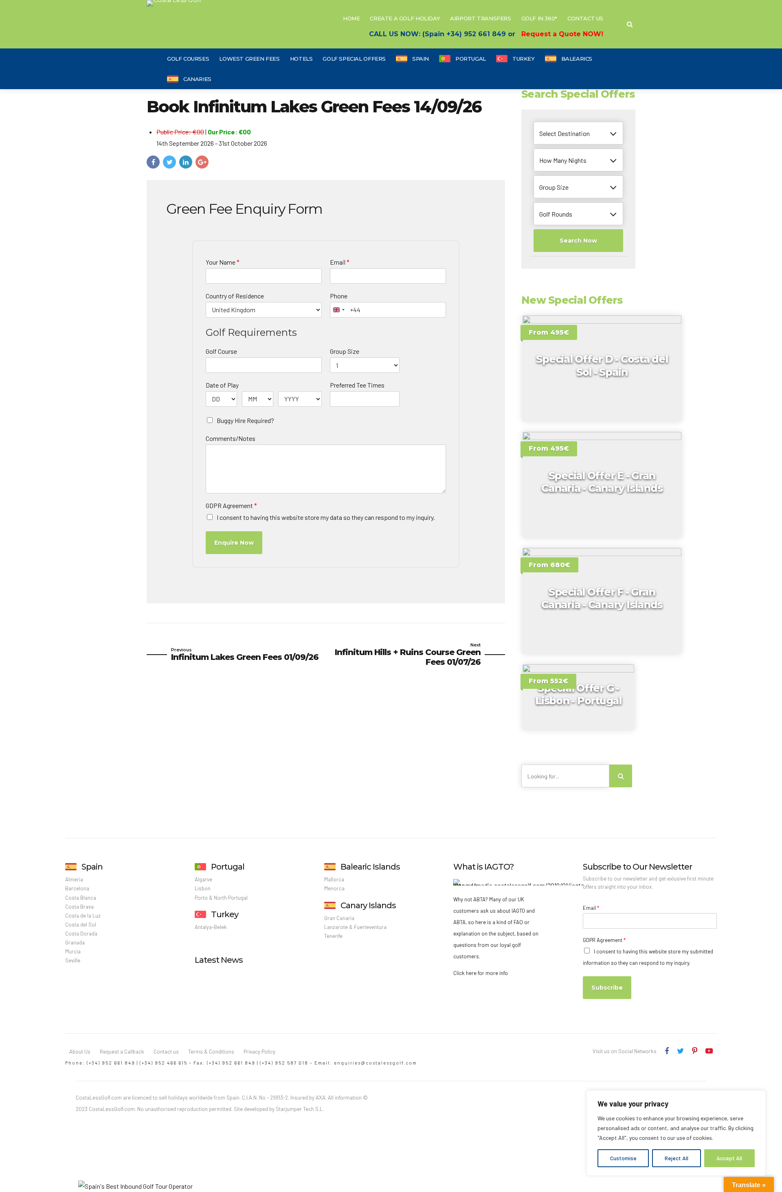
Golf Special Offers (354, 58)
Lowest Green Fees (249, 58)
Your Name (222, 262)
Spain (420, 58)
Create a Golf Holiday (405, 18)
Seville (72, 960)
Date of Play (222, 385)
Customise (623, 1158)
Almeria (74, 879)
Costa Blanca (80, 897)
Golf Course (221, 351)
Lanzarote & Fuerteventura (355, 927)
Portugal (470, 58)
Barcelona (77, 888)
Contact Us (585, 18)
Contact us (166, 1051)
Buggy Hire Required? (245, 420)
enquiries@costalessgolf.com (375, 1062)
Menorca (334, 888)
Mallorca (334, 879)
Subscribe (607, 987)
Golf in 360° (539, 18)
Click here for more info (480, 973)
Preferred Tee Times (357, 385)
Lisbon (203, 888)
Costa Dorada (81, 933)
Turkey (523, 58)
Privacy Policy (259, 1051)
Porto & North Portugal (221, 897)
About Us (79, 1051)
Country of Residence (235, 296)
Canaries (197, 79)
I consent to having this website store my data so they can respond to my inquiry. (326, 517)
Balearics (577, 58)
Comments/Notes (230, 438)
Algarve (203, 879)
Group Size (344, 351)
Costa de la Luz (83, 915)
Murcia (73, 951)
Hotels (301, 58)
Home (351, 18)
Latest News (219, 960)
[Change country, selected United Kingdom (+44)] (338, 310)
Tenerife (333, 936)
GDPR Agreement (231, 505)
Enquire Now (234, 542)
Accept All (729, 1158)
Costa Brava (79, 906)
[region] (676, 1133)
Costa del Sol (80, 924)
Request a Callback (122, 1051)
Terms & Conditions (211, 1051)
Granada (75, 942)
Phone (338, 296)
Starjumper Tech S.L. (300, 1109)
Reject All (676, 1158)
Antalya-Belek (211, 927)
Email (339, 262)
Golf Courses (188, 58)
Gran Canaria (339, 918)
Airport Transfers (480, 18)
